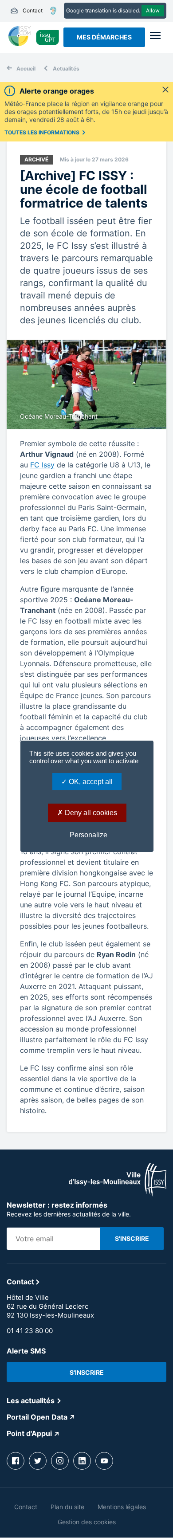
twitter (38, 1461)
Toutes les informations (41, 132)
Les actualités (31, 1400)
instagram (60, 1461)
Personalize (88, 835)
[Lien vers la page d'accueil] (117, 1194)
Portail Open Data (37, 1416)
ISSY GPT (47, 37)
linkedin (82, 1461)
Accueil (25, 68)
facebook (15, 1461)
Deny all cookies (90, 812)
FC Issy (42, 464)
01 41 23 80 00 (30, 1330)
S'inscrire (87, 1372)
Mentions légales (122, 1507)
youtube (104, 1461)
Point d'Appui (29, 1433)
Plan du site (67, 1507)
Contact (26, 10)
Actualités (66, 68)
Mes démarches (104, 37)
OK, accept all (90, 781)
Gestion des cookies (87, 1522)
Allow (153, 10)
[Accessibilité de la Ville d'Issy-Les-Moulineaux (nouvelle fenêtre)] (53, 11)
